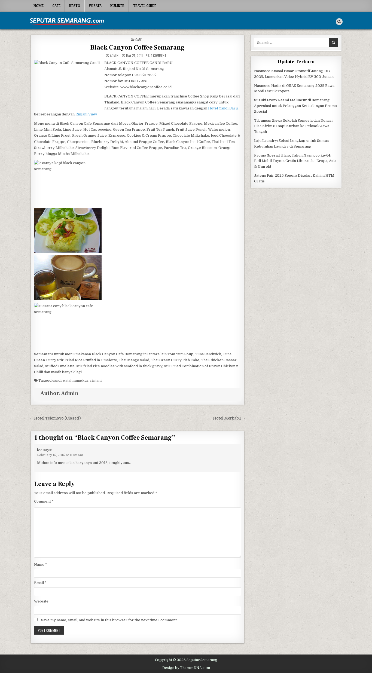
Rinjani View (86, 114)
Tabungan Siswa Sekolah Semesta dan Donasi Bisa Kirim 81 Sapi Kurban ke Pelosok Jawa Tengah (293, 126)
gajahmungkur (76, 380)
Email (40, 583)
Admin (114, 55)
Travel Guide (144, 6)
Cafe (56, 6)
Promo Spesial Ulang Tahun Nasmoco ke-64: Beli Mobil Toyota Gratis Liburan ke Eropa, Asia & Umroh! (295, 161)
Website (41, 601)
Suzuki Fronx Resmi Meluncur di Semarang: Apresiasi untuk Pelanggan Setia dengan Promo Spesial (295, 106)
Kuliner (117, 6)
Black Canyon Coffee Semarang (137, 47)
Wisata (95, 6)
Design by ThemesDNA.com (186, 668)
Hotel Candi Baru (223, 108)
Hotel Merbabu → (229, 418)
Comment (44, 501)
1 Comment (158, 55)
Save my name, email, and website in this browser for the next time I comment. (109, 620)
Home (38, 6)
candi (57, 380)
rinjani (96, 380)
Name (40, 564)
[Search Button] (339, 21)
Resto (74, 6)
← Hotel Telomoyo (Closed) (55, 418)
